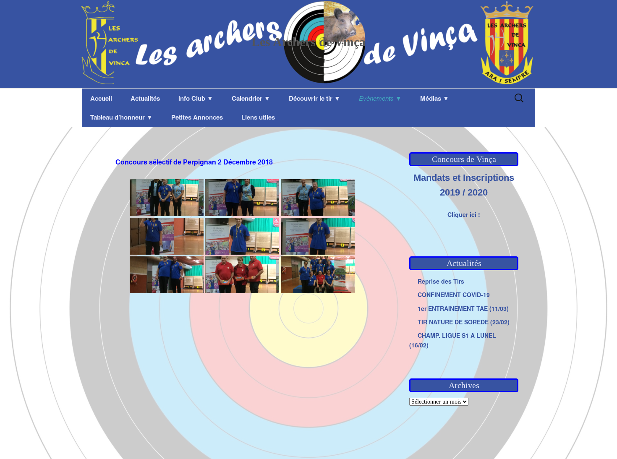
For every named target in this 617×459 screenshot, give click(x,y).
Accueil (101, 98)
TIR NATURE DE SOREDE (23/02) (464, 322)
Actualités (145, 98)
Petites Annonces (197, 117)
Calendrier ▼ (251, 98)
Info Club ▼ (195, 98)
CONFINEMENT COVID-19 (454, 294)
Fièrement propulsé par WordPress (140, 441)
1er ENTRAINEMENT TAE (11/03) (463, 308)
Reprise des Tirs (441, 281)
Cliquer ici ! (463, 214)
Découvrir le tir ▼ (314, 98)
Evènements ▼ (380, 98)
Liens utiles (258, 117)
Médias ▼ (434, 98)
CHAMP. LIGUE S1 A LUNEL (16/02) (452, 340)
